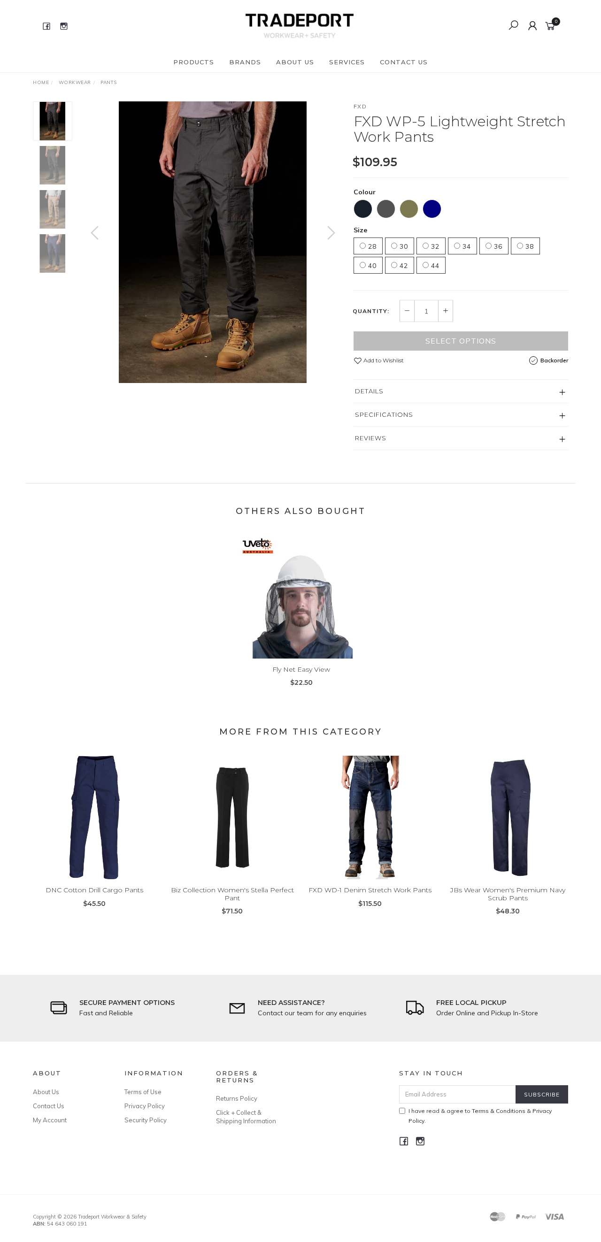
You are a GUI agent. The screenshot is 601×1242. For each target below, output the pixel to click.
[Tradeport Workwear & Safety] (299, 25)
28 (371, 246)
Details (369, 391)
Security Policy (145, 1120)
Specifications (384, 414)
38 (528, 246)
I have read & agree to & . (480, 1115)
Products (193, 62)
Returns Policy (236, 1098)
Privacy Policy (144, 1106)
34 (465, 246)
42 (402, 265)
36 (497, 246)
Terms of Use (143, 1092)
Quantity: (371, 311)
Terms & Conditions (498, 1110)
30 (402, 246)
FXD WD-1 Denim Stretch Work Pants (369, 890)
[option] (212, 242)
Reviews (370, 438)
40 (371, 265)
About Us (295, 62)
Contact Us (404, 62)
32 (434, 246)
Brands (245, 62)
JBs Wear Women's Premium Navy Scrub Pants (507, 894)
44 (434, 265)
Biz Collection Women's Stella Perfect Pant (232, 894)
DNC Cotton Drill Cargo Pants (94, 890)
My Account (50, 1120)
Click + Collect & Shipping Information (246, 1117)
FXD (360, 106)
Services (347, 62)
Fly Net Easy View (301, 669)
